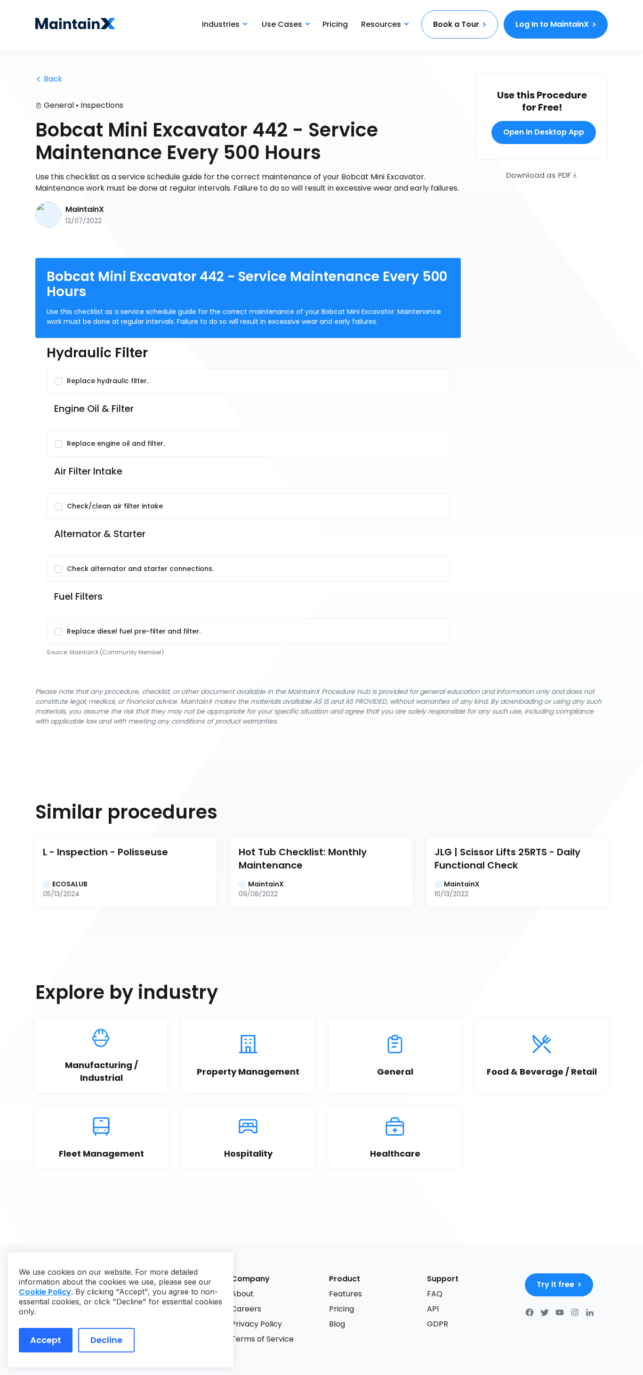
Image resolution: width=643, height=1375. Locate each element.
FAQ (434, 1293)
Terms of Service (262, 1339)
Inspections (101, 105)
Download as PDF (538, 174)
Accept (45, 1340)
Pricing (335, 24)
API (433, 1308)
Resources (381, 24)
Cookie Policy (45, 1292)
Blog (337, 1324)
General (59, 105)
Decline (106, 1340)
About (242, 1293)
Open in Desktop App (543, 132)
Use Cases (282, 24)
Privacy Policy (256, 1324)
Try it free (555, 1284)
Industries (221, 24)
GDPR (437, 1324)
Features (345, 1293)
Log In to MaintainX (552, 24)
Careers (246, 1308)
